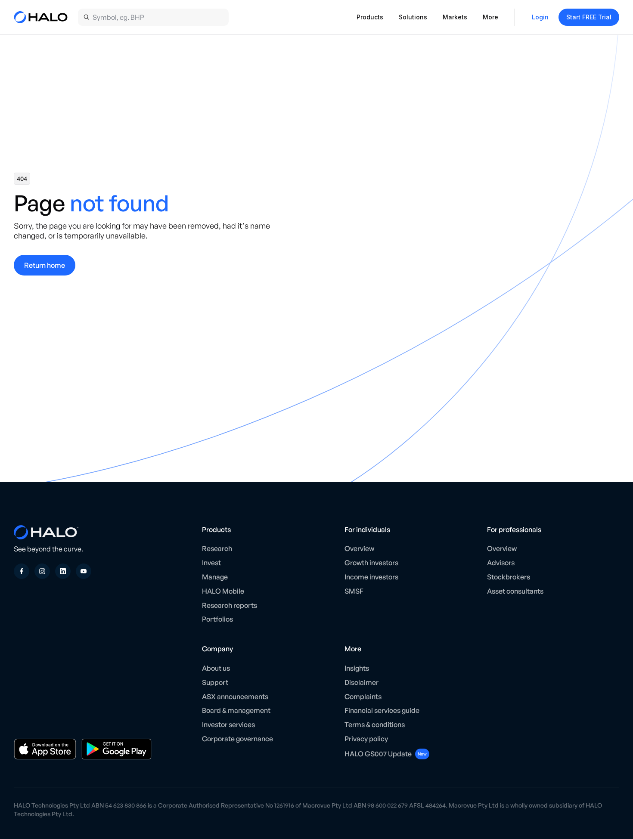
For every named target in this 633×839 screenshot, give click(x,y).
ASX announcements (235, 696)
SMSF (353, 591)
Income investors (371, 577)
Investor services (228, 724)
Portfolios (217, 619)
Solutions (413, 17)
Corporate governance (237, 738)
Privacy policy (366, 738)
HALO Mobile (223, 591)
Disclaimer (361, 682)
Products (370, 17)
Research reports (229, 605)
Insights (356, 668)
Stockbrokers (508, 577)
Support (215, 682)
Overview (359, 548)
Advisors (501, 562)
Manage (215, 577)
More (490, 17)
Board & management (236, 710)
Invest (211, 562)
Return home (44, 265)
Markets (455, 17)
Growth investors (371, 562)
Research (217, 548)
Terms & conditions (374, 724)
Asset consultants (515, 591)
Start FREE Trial (588, 17)
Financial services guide (381, 710)
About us (216, 668)
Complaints (363, 696)
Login (540, 17)
